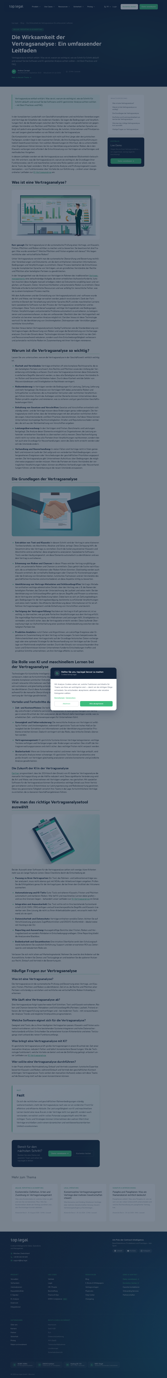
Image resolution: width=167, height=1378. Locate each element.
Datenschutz (71, 698)
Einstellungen (59, 698)
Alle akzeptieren (96, 704)
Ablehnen (66, 704)
